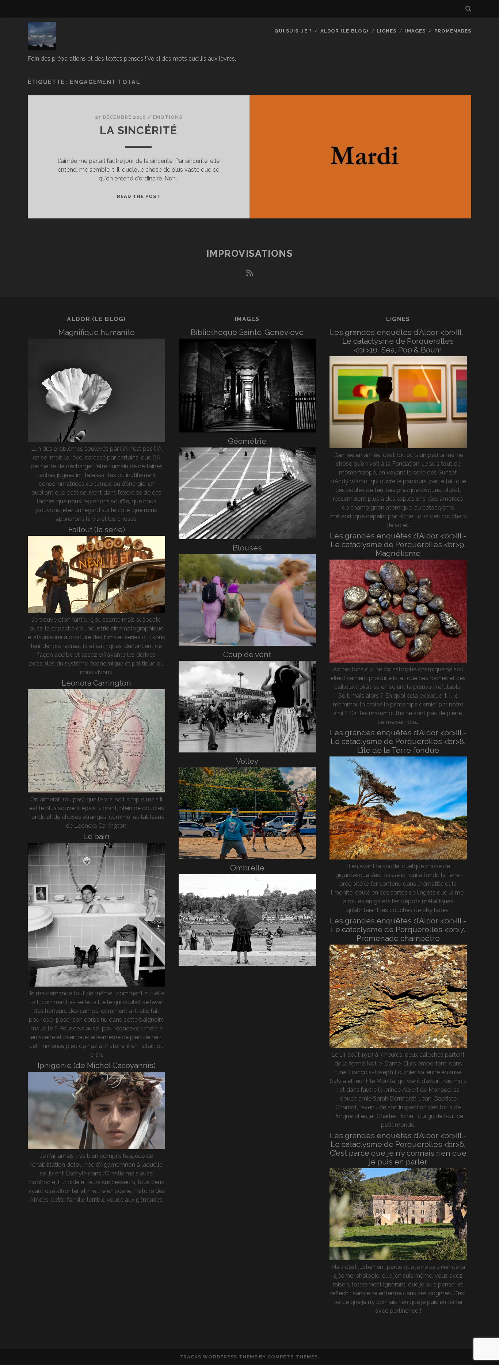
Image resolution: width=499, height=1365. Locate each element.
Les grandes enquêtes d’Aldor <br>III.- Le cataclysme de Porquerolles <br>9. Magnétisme (398, 544)
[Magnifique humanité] (96, 439)
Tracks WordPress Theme (218, 1357)
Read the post (139, 196)
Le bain (96, 836)
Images (415, 31)
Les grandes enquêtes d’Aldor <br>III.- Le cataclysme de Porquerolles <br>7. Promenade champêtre (398, 929)
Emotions (167, 117)
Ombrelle (247, 867)
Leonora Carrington (96, 682)
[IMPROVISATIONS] (42, 47)
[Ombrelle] (247, 963)
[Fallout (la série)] (96, 610)
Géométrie (247, 441)
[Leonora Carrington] (96, 790)
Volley (247, 761)
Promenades (452, 31)
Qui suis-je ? (293, 31)
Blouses (247, 547)
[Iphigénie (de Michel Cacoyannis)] (96, 1147)
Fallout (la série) (96, 529)
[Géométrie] (247, 537)
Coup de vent (247, 654)
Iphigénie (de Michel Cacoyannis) (97, 1065)
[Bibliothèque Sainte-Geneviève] (247, 430)
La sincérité (138, 130)
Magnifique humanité (96, 332)
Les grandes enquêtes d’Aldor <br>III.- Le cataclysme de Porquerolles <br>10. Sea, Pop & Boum (398, 341)
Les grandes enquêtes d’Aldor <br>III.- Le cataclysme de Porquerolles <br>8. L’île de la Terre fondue (398, 741)
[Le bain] (96, 984)
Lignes (386, 31)
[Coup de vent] (247, 750)
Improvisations (249, 253)
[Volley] (247, 857)
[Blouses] (247, 643)
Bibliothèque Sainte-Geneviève (247, 332)
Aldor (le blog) (344, 31)
